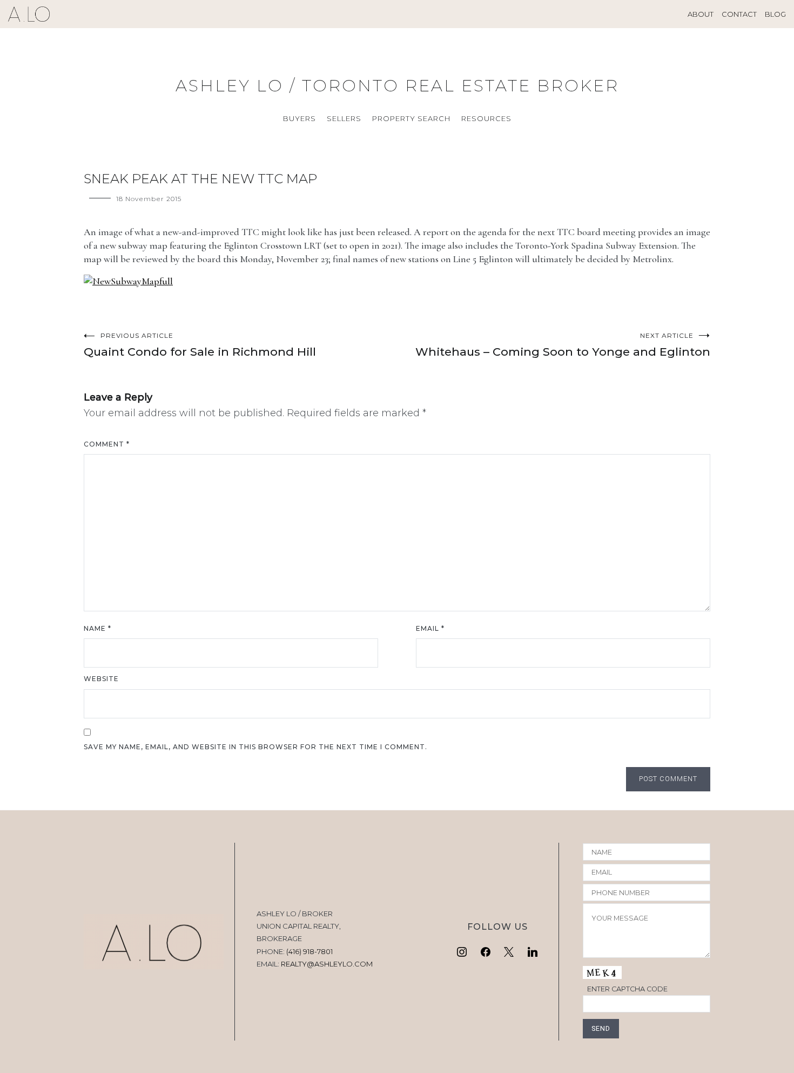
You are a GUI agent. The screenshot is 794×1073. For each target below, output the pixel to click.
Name (97, 628)
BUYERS (299, 118)
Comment (107, 444)
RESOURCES (486, 118)
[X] (509, 952)
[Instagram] (462, 952)
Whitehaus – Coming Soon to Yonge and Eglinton (562, 344)
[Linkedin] (532, 952)
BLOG (775, 14)
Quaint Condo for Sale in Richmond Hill (200, 344)
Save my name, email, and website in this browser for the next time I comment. (255, 747)
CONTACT (739, 14)
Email (430, 628)
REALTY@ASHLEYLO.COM (327, 963)
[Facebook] (485, 952)
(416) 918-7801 (309, 951)
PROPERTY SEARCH (411, 118)
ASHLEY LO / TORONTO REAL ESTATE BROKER (397, 86)
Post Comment (668, 779)
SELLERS (344, 118)
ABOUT (701, 14)
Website (101, 679)
